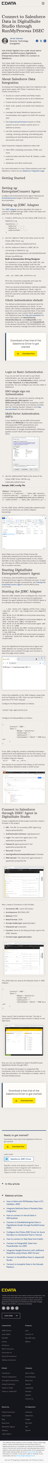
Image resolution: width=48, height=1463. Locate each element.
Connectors (6, 1373)
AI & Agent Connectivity (10, 1381)
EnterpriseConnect (9, 198)
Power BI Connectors (9, 1356)
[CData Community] (17, 1308)
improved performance (18, 122)
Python (4, 1342)
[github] (12, 1308)
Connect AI (29, 1334)
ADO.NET (5, 1338)
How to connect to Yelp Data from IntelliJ (25, 1239)
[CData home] (11, 3)
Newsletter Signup (8, 1427)
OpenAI (27, 1430)
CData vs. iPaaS (7, 1388)
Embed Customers (8, 1384)
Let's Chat (8, 1316)
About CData (29, 1373)
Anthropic (28, 1412)
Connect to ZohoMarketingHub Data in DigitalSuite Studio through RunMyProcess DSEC (25, 1225)
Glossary (5, 1430)
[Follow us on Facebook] (37, 41)
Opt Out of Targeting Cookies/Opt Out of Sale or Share (24, 1460)
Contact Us (29, 1399)
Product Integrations (9, 1377)
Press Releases (30, 1377)
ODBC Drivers (6, 1331)
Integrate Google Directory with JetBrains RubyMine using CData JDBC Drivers (25, 1251)
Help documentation (33, 315)
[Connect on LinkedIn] (45, 41)
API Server (5, 1345)
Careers (28, 1395)
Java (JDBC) (6, 1334)
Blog (3, 1419)
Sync (27, 1331)
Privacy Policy (31, 1452)
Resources (5, 1423)
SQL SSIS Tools (30, 1338)
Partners (28, 1391)
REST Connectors (8, 1349)
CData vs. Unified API (9, 1391)
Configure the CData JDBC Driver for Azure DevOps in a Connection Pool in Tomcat (26, 1233)
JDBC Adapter (11, 209)
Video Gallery (6, 1434)
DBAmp (27, 1342)
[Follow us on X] (41, 41)
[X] (8, 1308)
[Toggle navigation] (43, 3)
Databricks (29, 1416)
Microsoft (28, 1423)
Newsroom (29, 1381)
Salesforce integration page (33, 171)
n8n (26, 1427)
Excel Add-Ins (7, 1353)
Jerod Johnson (16, 38)
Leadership (29, 1388)
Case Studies (6, 1416)
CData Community (8, 1412)
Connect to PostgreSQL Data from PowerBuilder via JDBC (22, 1244)
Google (27, 1419)
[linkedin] (3, 1308)
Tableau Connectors (9, 1360)
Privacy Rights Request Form (25, 1456)
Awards (28, 1384)
